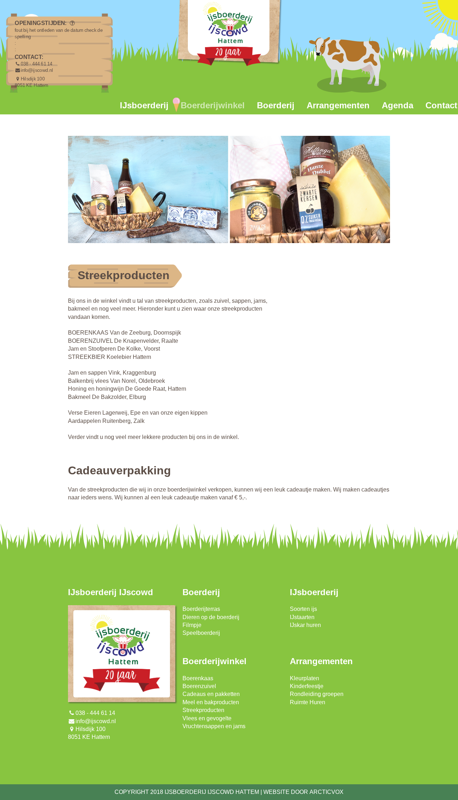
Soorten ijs (303, 609)
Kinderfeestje (306, 686)
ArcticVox (327, 792)
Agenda (397, 105)
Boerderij (275, 105)
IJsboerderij (144, 105)
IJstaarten (302, 617)
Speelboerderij (201, 633)
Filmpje (191, 625)
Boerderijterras (201, 609)
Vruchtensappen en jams (213, 726)
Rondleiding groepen (317, 694)
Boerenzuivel (199, 686)
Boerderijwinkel (213, 105)
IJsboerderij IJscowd (110, 592)
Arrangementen (338, 105)
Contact (441, 105)
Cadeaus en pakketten (211, 694)
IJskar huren (305, 625)
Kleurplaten (304, 678)
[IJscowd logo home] (229, 35)
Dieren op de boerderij (210, 617)
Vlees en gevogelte (207, 718)
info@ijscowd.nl (37, 70)
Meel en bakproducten (210, 702)
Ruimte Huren (307, 702)
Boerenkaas (197, 678)
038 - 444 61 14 (37, 63)
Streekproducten (203, 710)
